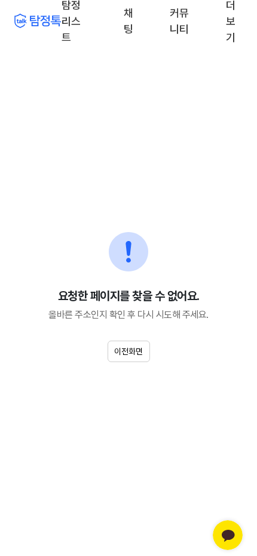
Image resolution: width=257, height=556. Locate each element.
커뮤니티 (179, 21)
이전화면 (128, 351)
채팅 (129, 20)
